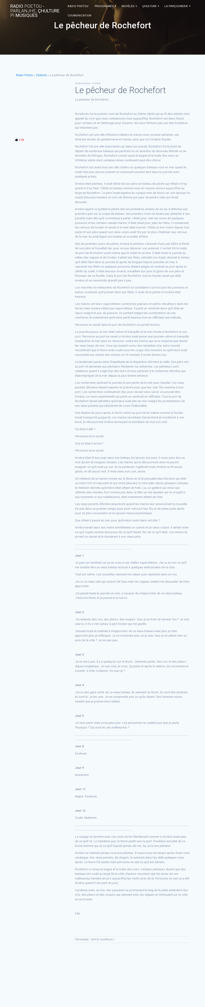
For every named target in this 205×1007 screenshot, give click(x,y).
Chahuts (41, 75)
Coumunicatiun (79, 15)
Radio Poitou (24, 75)
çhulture (149, 6)
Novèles (128, 6)
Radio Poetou (78, 6)
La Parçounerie (176, 6)
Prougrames (104, 6)
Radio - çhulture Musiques (35, 11)
